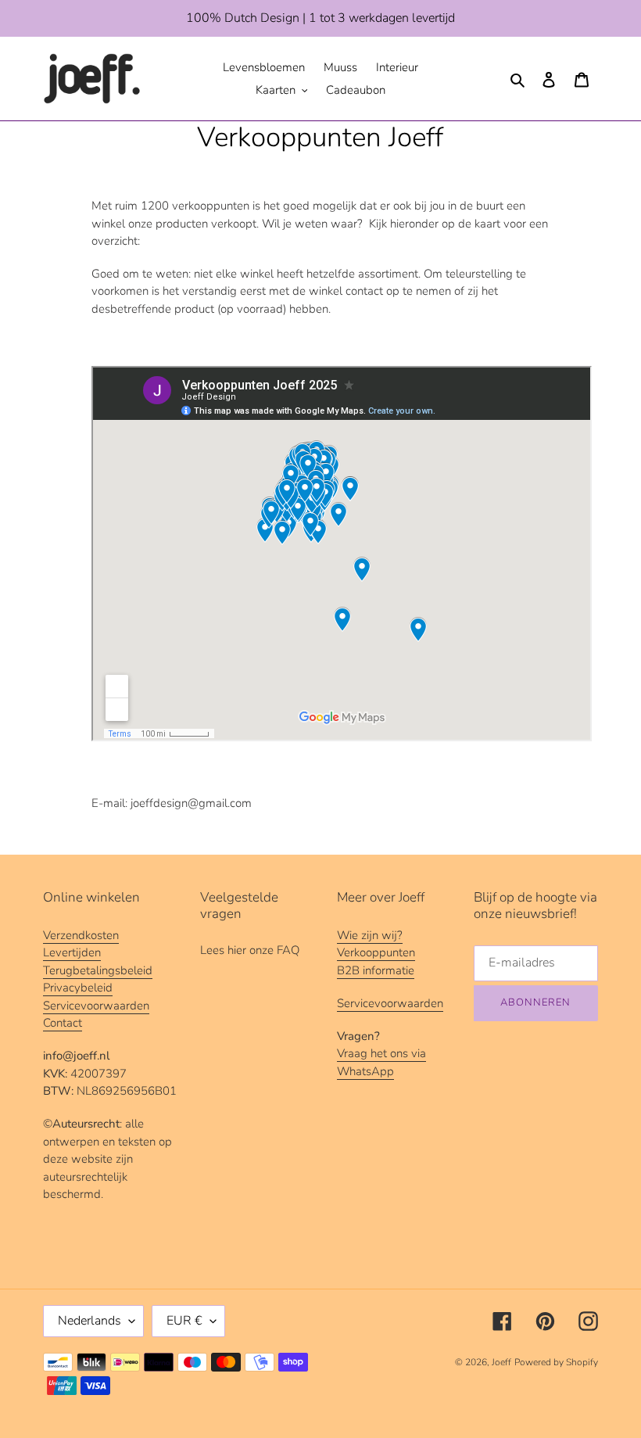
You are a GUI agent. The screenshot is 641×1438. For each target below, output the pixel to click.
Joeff (501, 1362)
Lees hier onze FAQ (249, 950)
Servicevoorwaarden (96, 1005)
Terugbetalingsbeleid (97, 970)
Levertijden (72, 952)
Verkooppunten (376, 952)
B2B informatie (375, 970)
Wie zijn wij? (370, 935)
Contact (62, 1023)
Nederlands (89, 1320)
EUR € (184, 1320)
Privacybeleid (78, 987)
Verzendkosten (81, 935)
